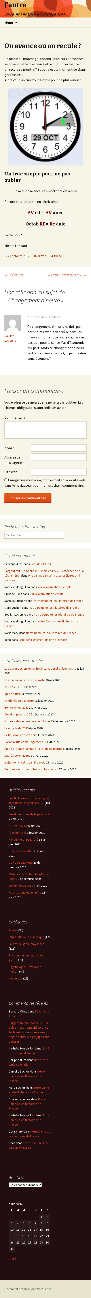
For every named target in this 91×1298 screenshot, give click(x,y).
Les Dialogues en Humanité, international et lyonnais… (40, 668)
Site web (10, 472)
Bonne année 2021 (16, 707)
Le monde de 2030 (16, 728)
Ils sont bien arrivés (67, 275)
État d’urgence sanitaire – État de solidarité (33, 749)
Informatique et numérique (26, 937)
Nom (9, 448)
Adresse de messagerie (14, 460)
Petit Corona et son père (20, 735)
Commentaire (15, 417)
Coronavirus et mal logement (23, 742)
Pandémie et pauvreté (19, 701)
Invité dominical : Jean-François (24, 762)
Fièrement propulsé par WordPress (27, 1289)
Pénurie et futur (40, 564)
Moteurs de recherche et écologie (27, 721)
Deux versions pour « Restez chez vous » (31, 769)
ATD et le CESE (13, 687)
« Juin (12, 1259)
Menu (8, 22)
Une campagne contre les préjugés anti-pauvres (29, 1036)
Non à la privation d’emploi (55, 587)
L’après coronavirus (17, 756)
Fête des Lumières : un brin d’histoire (43, 640)
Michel (58, 256)
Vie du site (16, 978)
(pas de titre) (13, 694)
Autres (41, 256)
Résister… (15, 275)
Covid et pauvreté (16, 714)
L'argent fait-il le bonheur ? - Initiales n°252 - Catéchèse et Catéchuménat (29, 1027)
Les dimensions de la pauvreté (24, 680)
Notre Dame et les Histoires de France (58, 601)
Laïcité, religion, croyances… (28, 944)
